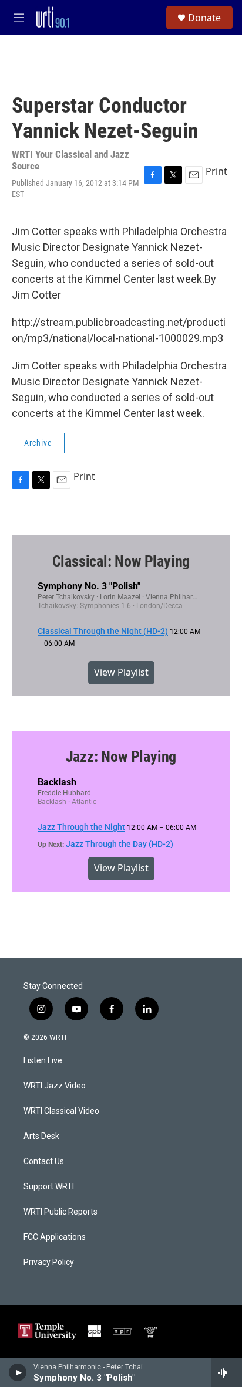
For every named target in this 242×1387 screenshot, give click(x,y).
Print (216, 171)
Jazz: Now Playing (121, 756)
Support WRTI (48, 1186)
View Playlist (121, 672)
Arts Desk (41, 1136)
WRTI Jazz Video (54, 1085)
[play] (18, 1372)
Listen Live (42, 1060)
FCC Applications (54, 1237)
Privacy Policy (48, 1262)
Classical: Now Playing (121, 561)
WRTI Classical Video (61, 1111)
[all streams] (226, 1372)
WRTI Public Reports (60, 1212)
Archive (38, 442)
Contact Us (43, 1161)
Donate (204, 17)
